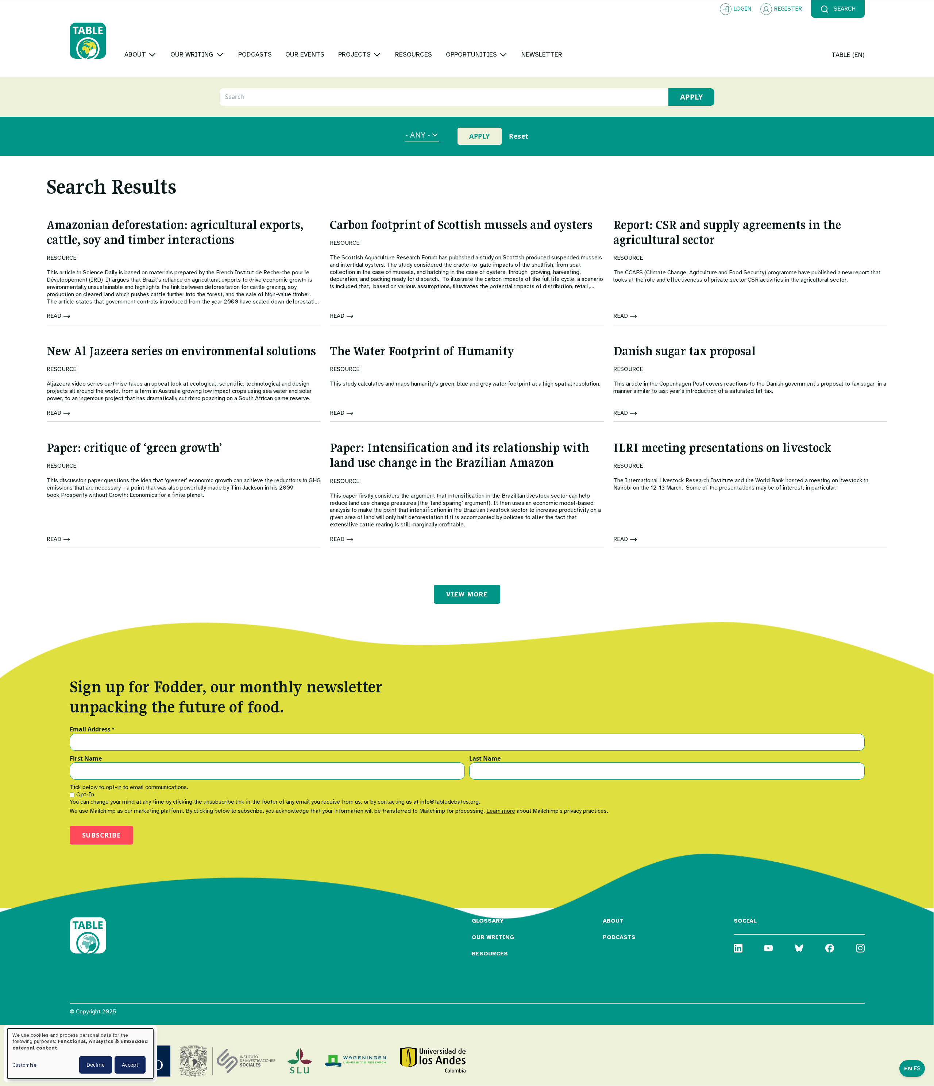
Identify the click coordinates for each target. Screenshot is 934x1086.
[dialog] (80, 1053)
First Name (86, 758)
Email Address (92, 729)
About (613, 920)
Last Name (485, 758)
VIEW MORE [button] (466, 594)
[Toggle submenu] (152, 54)
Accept (130, 1064)
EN (908, 1068)
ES (917, 1068)
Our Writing (493, 937)
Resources (490, 953)
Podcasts (619, 937)
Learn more (500, 811)
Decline (95, 1064)
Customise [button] (24, 1065)
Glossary (488, 920)
